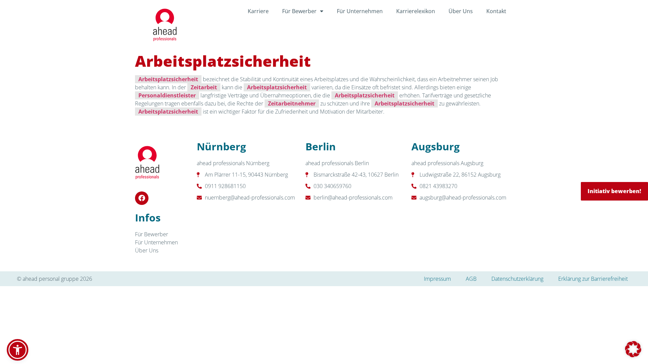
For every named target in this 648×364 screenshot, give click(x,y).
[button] (633, 349)
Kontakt (496, 11)
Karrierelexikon (415, 11)
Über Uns (461, 11)
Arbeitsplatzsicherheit (168, 79)
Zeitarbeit (204, 87)
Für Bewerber (299, 11)
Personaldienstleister (167, 95)
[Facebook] (141, 198)
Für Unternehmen (360, 11)
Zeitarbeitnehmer (292, 103)
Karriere (258, 11)
